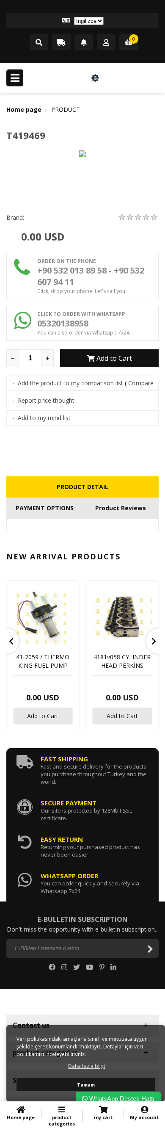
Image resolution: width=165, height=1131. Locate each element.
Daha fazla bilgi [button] (86, 1066)
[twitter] (76, 967)
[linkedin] (113, 967)
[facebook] (52, 967)
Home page (23, 109)
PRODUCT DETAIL (82, 487)
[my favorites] (83, 42)
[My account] (106, 42)
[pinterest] (102, 967)
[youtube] (90, 967)
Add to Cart (113, 358)
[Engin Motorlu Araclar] (95, 77)
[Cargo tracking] (61, 42)
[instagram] (64, 967)
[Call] (39, 42)
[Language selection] (82, 20)
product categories (62, 1120)
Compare (141, 383)
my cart (103, 1117)
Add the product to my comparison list (70, 383)
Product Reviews (120, 508)
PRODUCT (65, 109)
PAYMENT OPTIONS (45, 508)
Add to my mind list (44, 418)
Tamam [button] (86, 1084)
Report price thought (46, 400)
